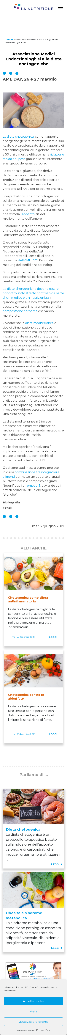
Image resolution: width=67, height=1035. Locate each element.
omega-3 (33, 485)
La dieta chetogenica (18, 136)
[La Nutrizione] (33, 7)
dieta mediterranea (39, 323)
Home (9, 39)
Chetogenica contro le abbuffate (26, 696)
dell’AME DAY (28, 260)
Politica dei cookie (25, 1029)
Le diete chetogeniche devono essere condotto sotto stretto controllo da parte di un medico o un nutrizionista (33, 293)
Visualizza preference (33, 1021)
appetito (28, 214)
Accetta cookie (33, 1001)
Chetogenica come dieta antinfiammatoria (28, 599)
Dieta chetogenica (23, 829)
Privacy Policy (44, 1029)
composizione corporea (20, 311)
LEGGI (53, 636)
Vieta (33, 1011)
